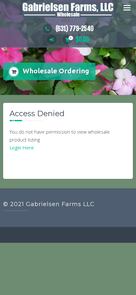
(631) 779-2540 (75, 29)
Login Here (21, 147)
